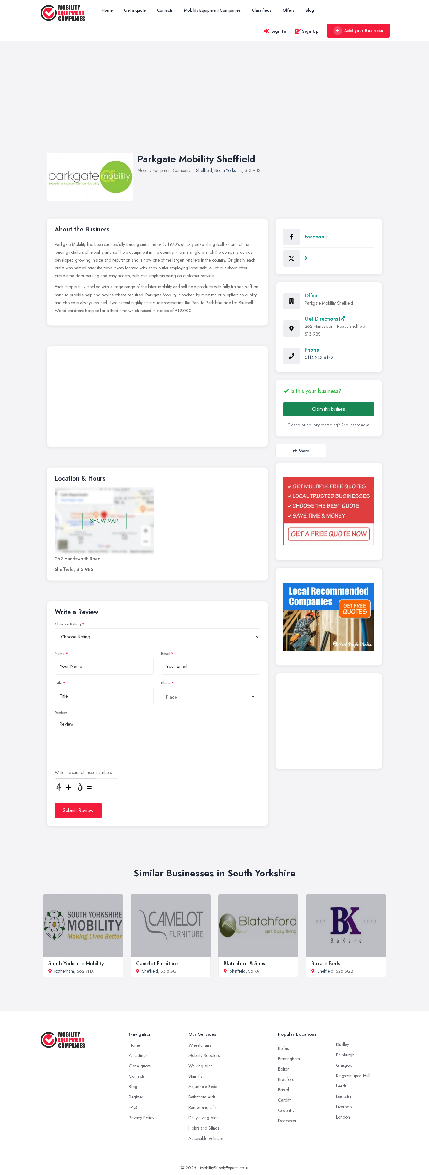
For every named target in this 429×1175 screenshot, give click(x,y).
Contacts (165, 10)
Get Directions (322, 318)
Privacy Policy (141, 1117)
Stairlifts (195, 1076)
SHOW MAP (104, 520)
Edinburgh (345, 1055)
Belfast (284, 1048)
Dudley (342, 1044)
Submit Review (78, 810)
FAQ (133, 1107)
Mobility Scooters (204, 1055)
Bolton (284, 1069)
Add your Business (363, 31)
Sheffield (204, 170)
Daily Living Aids (203, 1117)
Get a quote (135, 10)
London (343, 1117)
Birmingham (289, 1058)
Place (166, 683)
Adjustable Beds (202, 1086)
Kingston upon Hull (353, 1075)
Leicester (344, 1096)
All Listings (138, 1055)
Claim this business (328, 409)
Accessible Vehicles (205, 1138)
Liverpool (344, 1106)
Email (165, 654)
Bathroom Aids (201, 1097)
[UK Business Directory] (328, 617)
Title (58, 683)
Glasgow (344, 1065)
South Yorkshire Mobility (76, 963)
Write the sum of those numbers (83, 772)
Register (136, 1097)
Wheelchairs (199, 1045)
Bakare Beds (325, 963)
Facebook (316, 236)
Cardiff (284, 1100)
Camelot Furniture (157, 963)
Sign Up (310, 31)
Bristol (283, 1090)
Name (60, 654)
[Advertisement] (214, 103)
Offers (288, 10)
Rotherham (64, 971)
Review (61, 713)
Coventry (286, 1110)
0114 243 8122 (319, 357)
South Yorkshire (228, 170)
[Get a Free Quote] (328, 511)
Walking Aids (200, 1066)
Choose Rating (68, 624)
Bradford (286, 1079)
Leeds (341, 1086)
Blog (310, 10)
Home (107, 10)
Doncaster (287, 1121)
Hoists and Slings (203, 1128)
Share (304, 451)
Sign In (278, 31)
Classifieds (261, 10)
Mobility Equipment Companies (212, 10)
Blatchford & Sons (244, 963)
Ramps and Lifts (202, 1107)
